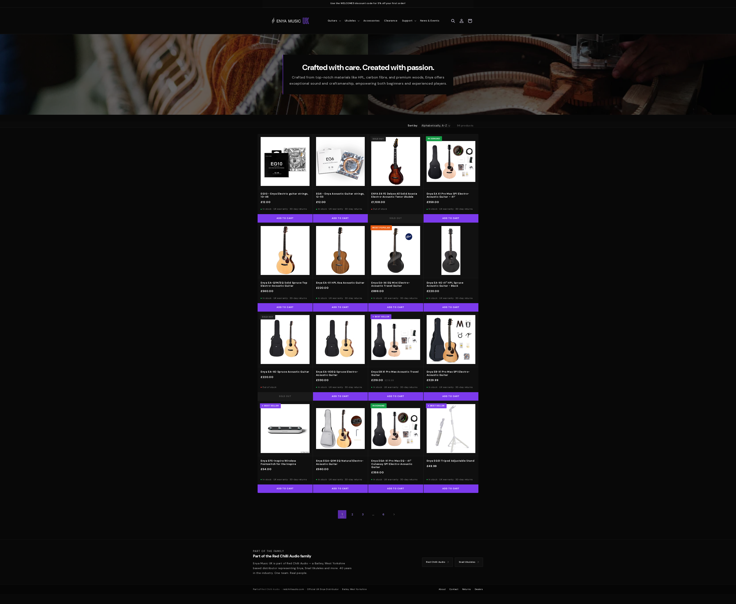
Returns (466, 589)
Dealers (479, 589)
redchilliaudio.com (293, 589)
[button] (334, 21)
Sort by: (413, 125)
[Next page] (394, 514)
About (442, 589)
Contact (453, 589)
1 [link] (342, 514)
